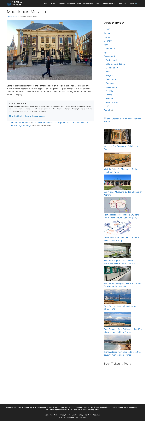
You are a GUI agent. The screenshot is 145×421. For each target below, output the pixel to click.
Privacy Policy (64, 415)
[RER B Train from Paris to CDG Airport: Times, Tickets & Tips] (117, 228)
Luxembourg (111, 87)
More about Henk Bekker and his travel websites (27, 116)
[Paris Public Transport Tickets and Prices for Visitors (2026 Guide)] (117, 274)
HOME (45, 4)
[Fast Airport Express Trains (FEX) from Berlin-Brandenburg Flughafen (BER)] (117, 205)
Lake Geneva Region (115, 64)
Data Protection (51, 415)
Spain (98, 4)
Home (14, 122)
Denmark (110, 83)
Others (120, 4)
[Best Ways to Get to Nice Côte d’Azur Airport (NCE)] (117, 297)
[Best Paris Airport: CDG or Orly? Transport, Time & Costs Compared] (117, 251)
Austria (53, 4)
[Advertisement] (70, 388)
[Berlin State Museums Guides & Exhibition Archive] (117, 183)
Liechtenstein (112, 68)
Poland (109, 95)
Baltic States (111, 79)
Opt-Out (88, 415)
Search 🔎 (133, 4)
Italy (79, 4)
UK (107, 106)
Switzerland (108, 4)
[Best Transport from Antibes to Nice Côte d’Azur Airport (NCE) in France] (117, 320)
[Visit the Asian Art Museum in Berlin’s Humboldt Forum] (117, 160)
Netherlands (88, 4)
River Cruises (112, 102)
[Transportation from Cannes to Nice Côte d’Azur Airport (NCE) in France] (117, 343)
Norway (109, 91)
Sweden (109, 98)
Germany (71, 4)
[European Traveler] (14, 3)
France (62, 4)
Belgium (109, 75)
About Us (96, 415)
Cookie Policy (77, 415)
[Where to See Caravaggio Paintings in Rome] (117, 137)
